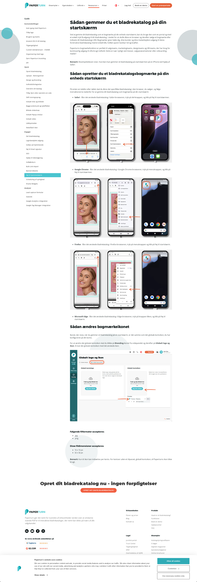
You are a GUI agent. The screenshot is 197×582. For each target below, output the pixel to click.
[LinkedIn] (27, 531)
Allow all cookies (173, 561)
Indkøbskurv (30, 162)
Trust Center (131, 543)
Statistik (29, 197)
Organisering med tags (35, 54)
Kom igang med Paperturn (36, 28)
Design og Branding (33, 80)
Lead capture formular (34, 192)
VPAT (128, 550)
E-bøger (154, 543)
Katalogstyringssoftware (160, 540)
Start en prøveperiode (161, 5)
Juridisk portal (131, 540)
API (27, 63)
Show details (39, 575)
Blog (127, 518)
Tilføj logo (30, 32)
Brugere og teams (33, 37)
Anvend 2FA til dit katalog (35, 41)
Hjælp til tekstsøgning (34, 158)
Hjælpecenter (156, 525)
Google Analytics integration (37, 201)
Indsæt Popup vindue (34, 115)
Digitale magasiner (158, 547)
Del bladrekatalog (33, 136)
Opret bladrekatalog (33, 71)
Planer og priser (132, 515)
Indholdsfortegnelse (33, 84)
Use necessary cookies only (173, 576)
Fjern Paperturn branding (36, 58)
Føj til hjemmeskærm (34, 175)
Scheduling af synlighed (35, 179)
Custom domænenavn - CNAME (38, 50)
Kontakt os (130, 522)
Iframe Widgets (32, 184)
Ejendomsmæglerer (158, 550)
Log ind (127, 5)
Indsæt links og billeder (35, 102)
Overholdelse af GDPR (134, 553)
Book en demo (141, 5)
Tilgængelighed (32, 45)
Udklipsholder (31, 123)
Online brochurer (158, 553)
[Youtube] (32, 531)
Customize (172, 568)
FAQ (152, 528)
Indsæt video (31, 119)
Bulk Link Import (32, 166)
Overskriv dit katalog (34, 89)
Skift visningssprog (33, 97)
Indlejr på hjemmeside (34, 145)
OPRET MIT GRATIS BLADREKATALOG (98, 490)
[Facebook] (38, 531)
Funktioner (155, 518)
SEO (27, 153)
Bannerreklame (32, 171)
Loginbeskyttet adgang (34, 140)
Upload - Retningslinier (35, 76)
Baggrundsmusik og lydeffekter (38, 106)
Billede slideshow (32, 110)
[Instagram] (43, 531)
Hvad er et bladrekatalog (160, 515)
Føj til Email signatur (34, 149)
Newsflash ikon (32, 127)
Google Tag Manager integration (38, 205)
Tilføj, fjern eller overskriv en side (39, 93)
